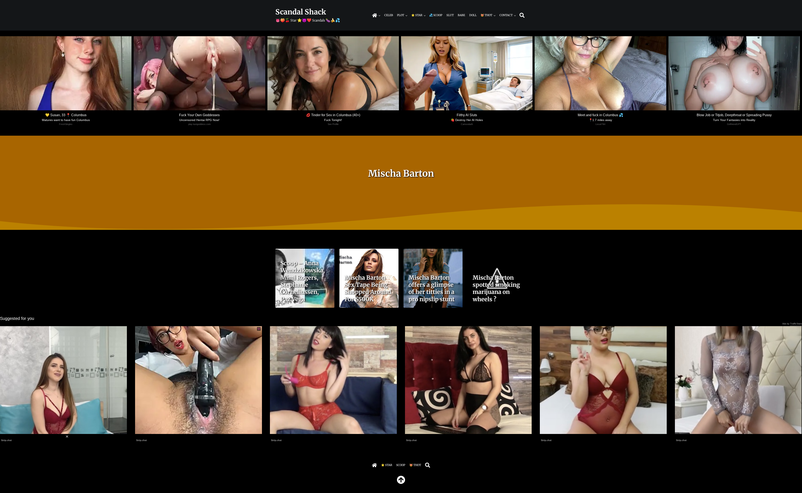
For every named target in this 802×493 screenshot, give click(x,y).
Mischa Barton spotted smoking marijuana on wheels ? (496, 288)
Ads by (792, 323)
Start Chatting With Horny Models (563, 436)
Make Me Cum (146, 436)
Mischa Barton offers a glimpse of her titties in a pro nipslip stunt (432, 288)
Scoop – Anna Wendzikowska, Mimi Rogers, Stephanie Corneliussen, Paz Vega (302, 281)
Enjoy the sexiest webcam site (291, 436)
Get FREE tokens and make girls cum (431, 436)
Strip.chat (141, 440)
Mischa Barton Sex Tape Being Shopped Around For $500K (367, 288)
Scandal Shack (300, 12)
